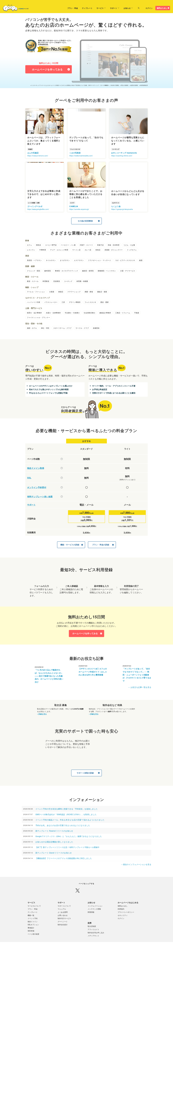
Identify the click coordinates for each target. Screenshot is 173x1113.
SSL (29, 477)
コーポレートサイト (81, 1011)
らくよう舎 (116, 206)
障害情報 (91, 919)
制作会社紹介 (63, 931)
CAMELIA (73, 206)
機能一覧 (31, 922)
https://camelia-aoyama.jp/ (79, 209)
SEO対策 (31, 938)
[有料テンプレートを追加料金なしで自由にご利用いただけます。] (61, 496)
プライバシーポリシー (126, 919)
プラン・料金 (68, 8)
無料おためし (162, 8)
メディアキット (93, 942)
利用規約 (121, 916)
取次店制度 (92, 933)
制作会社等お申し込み (96, 939)
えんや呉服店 (33, 152)
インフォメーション (95, 913)
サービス (95, 8)
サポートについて (64, 913)
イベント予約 (33, 925)
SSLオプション (33, 931)
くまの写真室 (75, 152)
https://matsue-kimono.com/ (37, 155)
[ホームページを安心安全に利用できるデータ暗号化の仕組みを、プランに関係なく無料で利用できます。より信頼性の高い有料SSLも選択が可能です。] (61, 477)
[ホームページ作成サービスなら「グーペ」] (14, 8)
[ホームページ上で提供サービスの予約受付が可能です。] (61, 487)
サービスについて (34, 913)
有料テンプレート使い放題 (40, 496)
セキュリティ (123, 922)
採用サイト (95, 1011)
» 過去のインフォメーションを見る (136, 864)
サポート (109, 8)
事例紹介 (31, 934)
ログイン (149, 8)
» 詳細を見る (42, 714)
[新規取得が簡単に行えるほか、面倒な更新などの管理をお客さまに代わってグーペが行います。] (61, 468)
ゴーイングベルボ (34, 206)
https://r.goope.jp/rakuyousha (122, 209)
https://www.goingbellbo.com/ (38, 209)
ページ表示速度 (33, 941)
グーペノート (63, 928)
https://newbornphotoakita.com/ (81, 155)
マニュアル (62, 916)
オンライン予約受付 (36, 487)
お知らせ (122, 8)
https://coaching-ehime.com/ (121, 155)
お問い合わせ (63, 922)
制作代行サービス (64, 925)
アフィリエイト (93, 936)
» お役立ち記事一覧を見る (140, 687)
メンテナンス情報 (94, 916)
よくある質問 (63, 919)
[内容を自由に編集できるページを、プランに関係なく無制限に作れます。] (61, 459)
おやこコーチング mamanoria (124, 152)
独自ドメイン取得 (35, 468)
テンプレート (83, 8)
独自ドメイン (33, 928)
